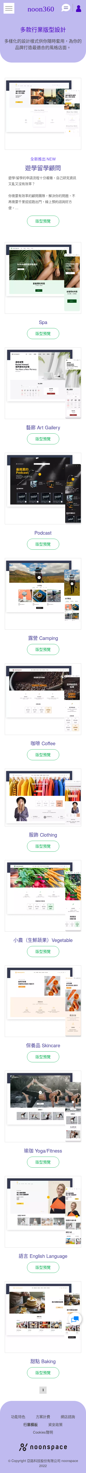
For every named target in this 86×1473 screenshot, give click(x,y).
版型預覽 (43, 221)
